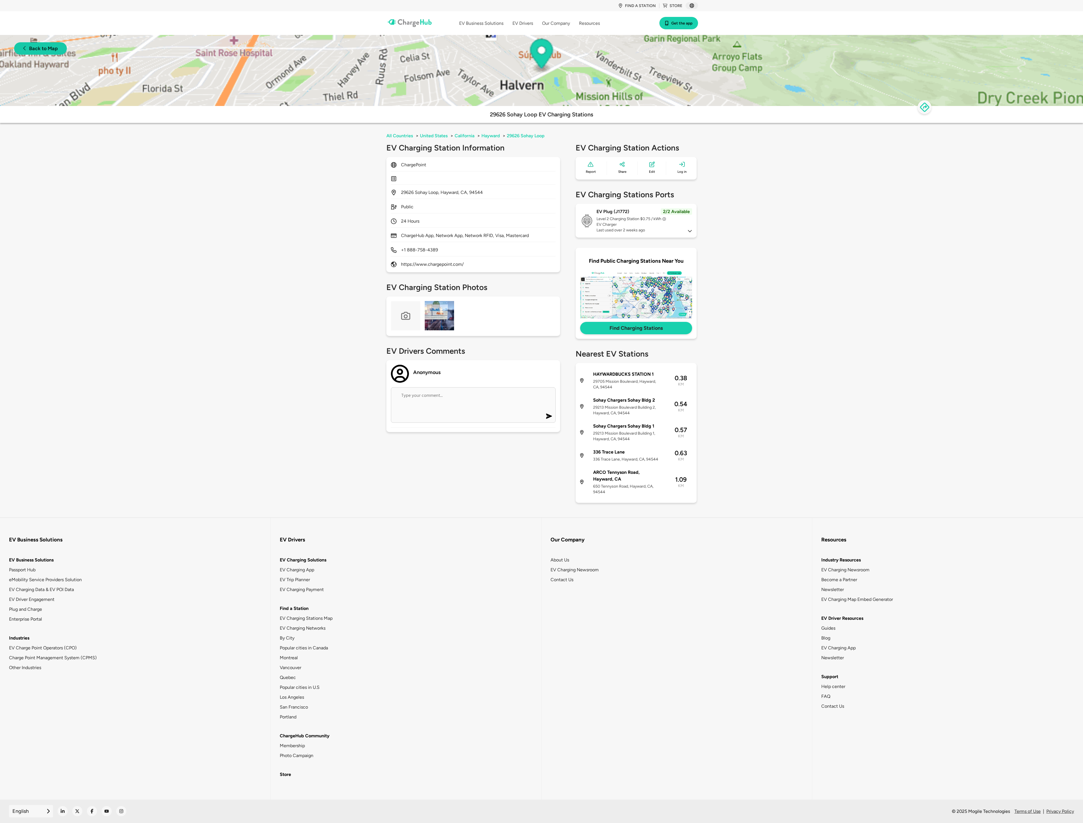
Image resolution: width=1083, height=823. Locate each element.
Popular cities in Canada (304, 648)
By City (287, 638)
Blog (825, 638)
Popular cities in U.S (300, 687)
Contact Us (562, 579)
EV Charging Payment (302, 589)
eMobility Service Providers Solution (45, 579)
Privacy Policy (1060, 811)
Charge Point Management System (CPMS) (53, 657)
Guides (828, 628)
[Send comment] (549, 416)
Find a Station (294, 608)
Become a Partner (839, 579)
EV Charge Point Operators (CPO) (43, 648)
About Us (560, 560)
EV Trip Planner (295, 579)
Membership (292, 745)
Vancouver (290, 667)
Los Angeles (292, 697)
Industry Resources (841, 560)
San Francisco (294, 707)
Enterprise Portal (25, 619)
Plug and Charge (25, 609)
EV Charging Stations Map (306, 618)
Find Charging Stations (636, 328)
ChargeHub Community (304, 735)
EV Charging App (297, 569)
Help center (833, 686)
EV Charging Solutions (303, 560)
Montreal (289, 657)
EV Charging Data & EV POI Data (41, 589)
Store (676, 5)
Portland (288, 717)
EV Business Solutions (31, 560)
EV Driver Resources (842, 618)
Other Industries (25, 667)
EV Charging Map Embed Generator (857, 599)
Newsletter (832, 589)
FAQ (825, 696)
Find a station (640, 5)
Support (829, 676)
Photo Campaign (296, 755)
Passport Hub (22, 569)
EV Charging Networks (302, 628)
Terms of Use (1027, 811)
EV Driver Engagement (31, 599)
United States (434, 135)
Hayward (490, 135)
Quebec (288, 677)
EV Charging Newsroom (575, 569)
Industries (19, 638)
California (464, 135)
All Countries (399, 135)
